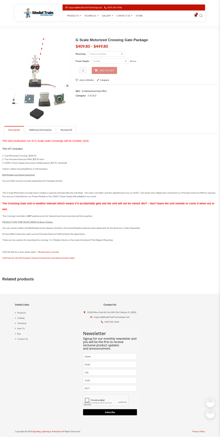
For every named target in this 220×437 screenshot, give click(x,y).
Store (139, 15)
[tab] (14, 130)
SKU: (78, 91)
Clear (134, 61)
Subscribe (110, 412)
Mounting (80, 54)
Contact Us (123, 15)
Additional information (40, 129)
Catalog (21, 318)
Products (21, 312)
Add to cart (107, 70)
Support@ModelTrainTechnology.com (85, 7)
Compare (104, 80)
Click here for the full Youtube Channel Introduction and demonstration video (38, 258)
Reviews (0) (66, 129)
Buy (19, 333)
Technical (90, 15)
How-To (21, 328)
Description (14, 129)
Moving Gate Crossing (48, 252)
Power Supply (82, 61)
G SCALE (92, 95)
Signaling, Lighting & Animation (46, 431)
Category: (81, 95)
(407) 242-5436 (114, 7)
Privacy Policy (198, 431)
